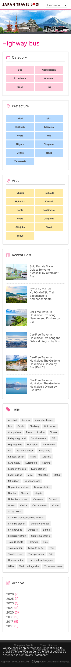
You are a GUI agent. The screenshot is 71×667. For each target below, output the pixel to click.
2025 (10, 599)
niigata (20, 144)
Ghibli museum (38, 438)
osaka (20, 152)
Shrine (46, 529)
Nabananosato (32, 481)
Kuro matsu (14, 462)
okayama (49, 144)
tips (48, 86)
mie (49, 135)
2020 (10, 612)
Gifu (54, 438)
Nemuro (25, 493)
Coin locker (50, 426)
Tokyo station (15, 548)
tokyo (49, 152)
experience (20, 78)
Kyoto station (38, 468)
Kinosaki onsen (16, 456)
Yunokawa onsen (53, 566)
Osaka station (39, 505)
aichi (20, 118)
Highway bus (15, 444)
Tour (51, 548)
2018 (9, 617)
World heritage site (29, 566)
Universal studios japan (41, 560)
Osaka (23, 505)
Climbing (34, 426)
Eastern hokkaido (35, 432)
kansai (49, 201)
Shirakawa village (39, 523)
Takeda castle (15, 541)
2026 (10, 594)
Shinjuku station (16, 523)
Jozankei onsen (25, 450)
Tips (45, 541)
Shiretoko (32, 529)
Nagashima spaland (18, 487)
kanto (20, 210)
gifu (49, 118)
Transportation (36, 554)
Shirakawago (15, 529)
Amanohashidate (44, 420)
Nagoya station (42, 487)
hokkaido (20, 127)
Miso (30, 474)
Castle (20, 426)
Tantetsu (33, 541)
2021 (9, 608)
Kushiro (46, 462)
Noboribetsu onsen (18, 499)
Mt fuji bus (13, 481)
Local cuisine (15, 474)
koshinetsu (49, 210)
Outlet (55, 505)
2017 (9, 621)
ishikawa (49, 127)
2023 (10, 603)
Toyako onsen (15, 554)
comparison (49, 69)
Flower (53, 432)
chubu (20, 192)
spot (20, 86)
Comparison (14, 432)
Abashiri (12, 420)
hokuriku (20, 201)
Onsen (11, 505)
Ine (9, 450)
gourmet (49, 78)
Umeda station (15, 560)
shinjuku (20, 227)
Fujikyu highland (17, 438)
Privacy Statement (35, 655)
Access (26, 420)
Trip (51, 554)
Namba (12, 493)
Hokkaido (32, 444)
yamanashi (20, 161)
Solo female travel (40, 535)
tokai (49, 227)
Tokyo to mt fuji (36, 548)
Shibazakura (15, 511)
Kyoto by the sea (17, 468)
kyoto (20, 135)
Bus (10, 426)
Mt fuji (57, 474)
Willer (11, 566)
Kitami (33, 456)
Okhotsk (53, 499)
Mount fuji (43, 474)
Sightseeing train (17, 535)
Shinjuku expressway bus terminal (26, 517)
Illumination (49, 444)
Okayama (38, 499)
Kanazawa (44, 450)
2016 (9, 626)
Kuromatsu (31, 462)
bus (20, 69)
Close (35, 661)
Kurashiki (46, 456)
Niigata (38, 493)
